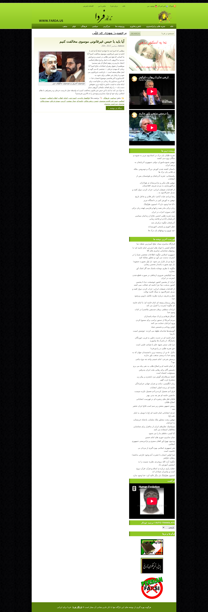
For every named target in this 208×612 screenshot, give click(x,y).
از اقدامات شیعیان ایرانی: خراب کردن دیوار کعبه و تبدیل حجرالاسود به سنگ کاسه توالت (153, 290)
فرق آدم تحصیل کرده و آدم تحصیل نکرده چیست (154, 391)
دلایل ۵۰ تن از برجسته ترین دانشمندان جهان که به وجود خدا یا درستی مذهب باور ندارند (153, 354)
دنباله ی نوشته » (115, 108)
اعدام (66, 98)
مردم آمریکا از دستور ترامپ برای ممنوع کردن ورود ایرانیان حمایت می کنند (155, 321)
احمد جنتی (72, 98)
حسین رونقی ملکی (91, 101)
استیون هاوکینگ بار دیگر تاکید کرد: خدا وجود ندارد (154, 475)
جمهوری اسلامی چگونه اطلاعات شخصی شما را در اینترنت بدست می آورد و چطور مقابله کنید (153, 256)
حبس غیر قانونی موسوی (108, 101)
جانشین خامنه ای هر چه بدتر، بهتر (160, 395)
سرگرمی (106, 26)
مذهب (65, 26)
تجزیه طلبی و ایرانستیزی (155, 26)
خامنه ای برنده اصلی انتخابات (162, 387)
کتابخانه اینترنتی (88, 6)
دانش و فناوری (135, 26)
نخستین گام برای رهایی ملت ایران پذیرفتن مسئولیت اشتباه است (157, 371)
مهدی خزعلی (55, 101)
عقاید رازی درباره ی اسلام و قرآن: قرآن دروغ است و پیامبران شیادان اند (155, 470)
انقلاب (60, 98)
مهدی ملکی (44, 101)
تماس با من (102, 6)
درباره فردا (114, 6)
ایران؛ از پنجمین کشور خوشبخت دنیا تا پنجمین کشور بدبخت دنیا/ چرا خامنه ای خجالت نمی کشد (154, 283)
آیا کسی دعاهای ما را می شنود (162, 433)
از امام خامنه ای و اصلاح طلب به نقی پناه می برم (154, 365)
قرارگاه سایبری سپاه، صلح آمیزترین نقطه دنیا (156, 243)
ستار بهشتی (71, 101)
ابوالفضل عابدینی (83, 98)
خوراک (171, 6)
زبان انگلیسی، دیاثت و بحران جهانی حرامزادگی (155, 383)
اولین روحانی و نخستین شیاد (163, 326)
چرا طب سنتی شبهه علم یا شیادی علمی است (155, 344)
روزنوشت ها (120, 26)
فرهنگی (84, 26)
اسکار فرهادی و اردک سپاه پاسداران (159, 316)
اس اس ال (162, 6)
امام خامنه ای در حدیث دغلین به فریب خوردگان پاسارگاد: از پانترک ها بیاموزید (155, 339)
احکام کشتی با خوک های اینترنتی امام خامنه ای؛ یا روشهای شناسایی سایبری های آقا (154, 249)
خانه (123, 6)
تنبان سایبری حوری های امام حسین (160, 437)
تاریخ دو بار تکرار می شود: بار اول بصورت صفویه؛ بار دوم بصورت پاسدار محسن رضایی (154, 263)
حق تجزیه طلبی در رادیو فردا (162, 348)
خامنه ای (80, 101)
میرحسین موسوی (111, 103)
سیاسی (95, 26)
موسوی (121, 103)
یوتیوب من (151, 6)
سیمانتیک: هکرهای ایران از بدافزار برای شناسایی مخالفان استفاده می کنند (154, 428)
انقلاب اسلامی (52, 98)
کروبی (63, 101)
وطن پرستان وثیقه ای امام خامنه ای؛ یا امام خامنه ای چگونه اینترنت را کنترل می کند (154, 304)
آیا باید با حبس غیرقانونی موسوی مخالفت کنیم (92, 41)
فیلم (74, 26)
